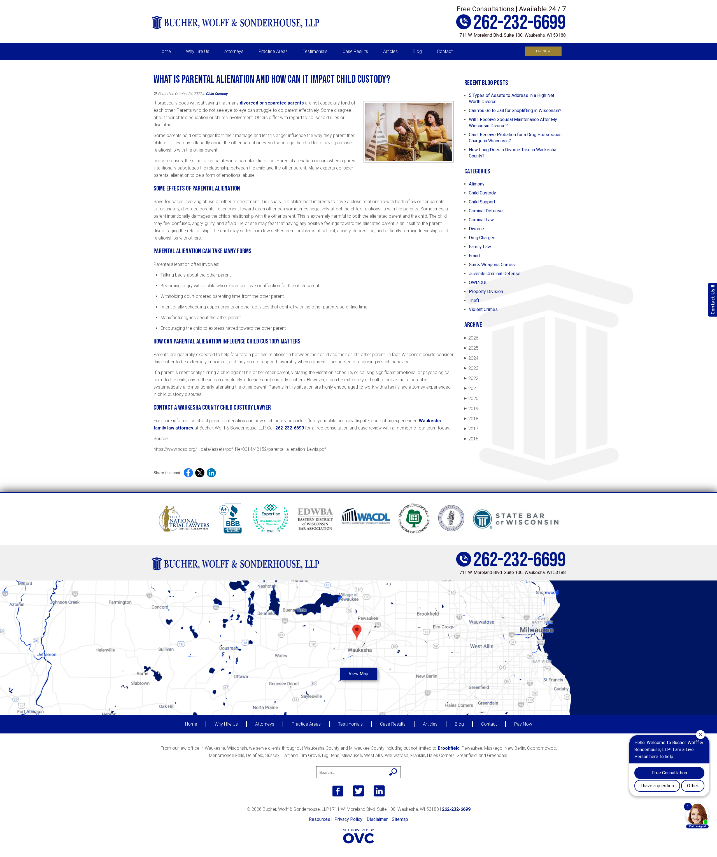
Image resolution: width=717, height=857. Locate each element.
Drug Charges (482, 237)
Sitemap (400, 819)
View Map (358, 673)
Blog (417, 51)
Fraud (474, 255)
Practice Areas (273, 51)
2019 (471, 408)
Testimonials (315, 51)
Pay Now (543, 51)
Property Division (486, 291)
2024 (471, 358)
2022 (471, 378)
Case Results (355, 51)
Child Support (482, 202)
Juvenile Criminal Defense (494, 273)
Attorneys (233, 51)
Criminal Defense (486, 210)
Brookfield (449, 748)
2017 (471, 428)
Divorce (476, 228)
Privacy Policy (348, 819)
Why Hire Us (197, 51)
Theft (474, 300)
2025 (471, 348)
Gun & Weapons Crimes (492, 264)
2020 (471, 398)
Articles (390, 51)
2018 (471, 418)
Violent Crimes (483, 309)
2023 (471, 368)
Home (165, 51)
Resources (319, 819)
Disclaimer (377, 819)
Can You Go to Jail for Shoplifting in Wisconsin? (515, 110)
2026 (471, 338)
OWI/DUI (477, 282)
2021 (471, 388)
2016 (471, 439)
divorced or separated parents (271, 103)
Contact (445, 51)
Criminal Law (481, 219)
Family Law (480, 246)
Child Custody (216, 94)
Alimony (477, 184)
